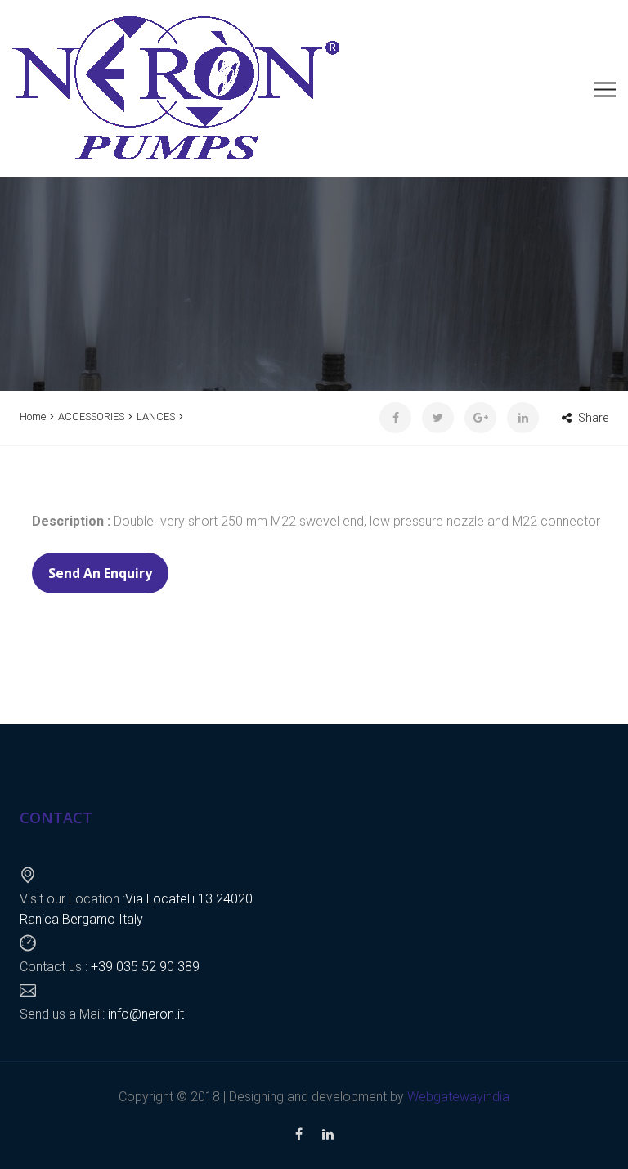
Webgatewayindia (458, 1096)
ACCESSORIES (91, 416)
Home (33, 416)
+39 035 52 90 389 (143, 966)
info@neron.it (144, 1014)
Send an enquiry (100, 573)
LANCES (156, 416)
